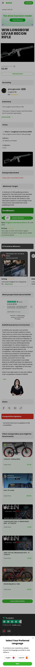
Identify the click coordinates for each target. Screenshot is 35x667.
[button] (10, 658)
